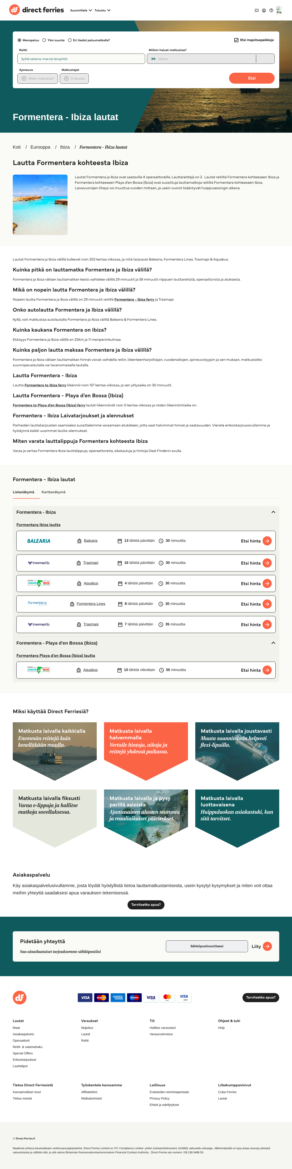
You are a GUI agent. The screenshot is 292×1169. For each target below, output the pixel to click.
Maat (16, 1028)
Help (221, 1028)
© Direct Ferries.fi (24, 1138)
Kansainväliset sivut (27, 1092)
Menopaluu (31, 40)
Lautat (85, 1034)
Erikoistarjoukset (24, 1059)
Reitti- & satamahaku (27, 1047)
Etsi (252, 78)
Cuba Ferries (227, 1092)
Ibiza (65, 147)
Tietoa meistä (22, 1098)
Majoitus (87, 1028)
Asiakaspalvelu (23, 1034)
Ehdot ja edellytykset (164, 1105)
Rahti (85, 1040)
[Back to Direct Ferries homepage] (36, 10)
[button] (146, 512)
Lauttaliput (20, 1066)
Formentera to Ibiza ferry (45, 385)
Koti (17, 147)
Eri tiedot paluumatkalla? (91, 40)
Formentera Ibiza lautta (38, 524)
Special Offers (23, 1053)
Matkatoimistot (91, 1098)
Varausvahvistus (161, 1034)
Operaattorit (21, 1040)
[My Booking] (256, 10)
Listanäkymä (23, 492)
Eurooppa (40, 147)
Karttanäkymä (53, 492)
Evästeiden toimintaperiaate (169, 1092)
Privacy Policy (159, 1098)
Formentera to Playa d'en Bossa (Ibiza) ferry (49, 405)
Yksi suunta (56, 40)
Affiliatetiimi (89, 1092)
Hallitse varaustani (163, 1028)
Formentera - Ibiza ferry (134, 300)
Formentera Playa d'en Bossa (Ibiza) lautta (55, 655)
